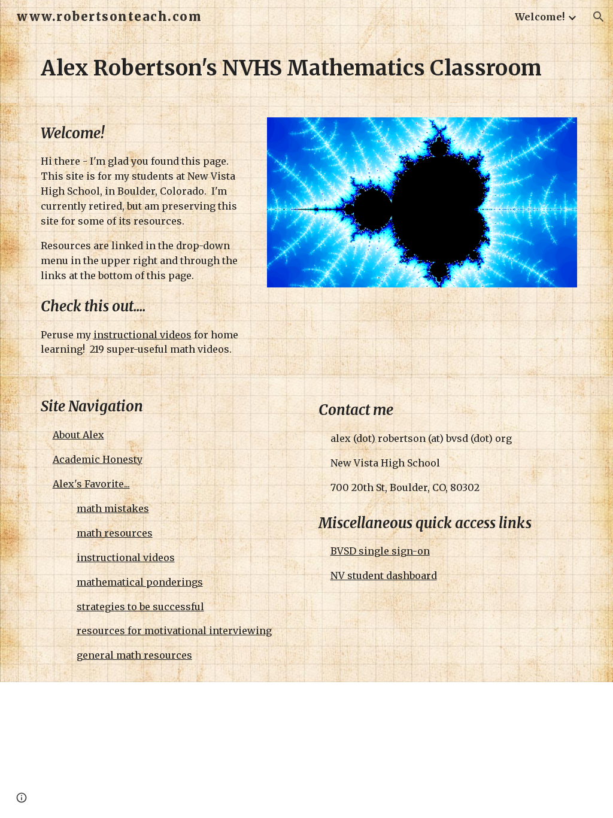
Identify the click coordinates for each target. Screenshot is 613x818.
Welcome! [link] (540, 17)
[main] (307, 68)
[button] (598, 16)
